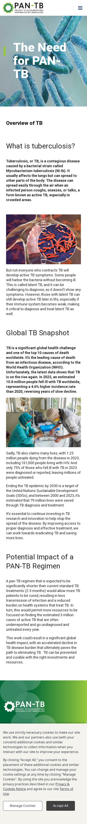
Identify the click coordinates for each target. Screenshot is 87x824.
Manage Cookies (23, 805)
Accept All (60, 805)
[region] (43, 774)
